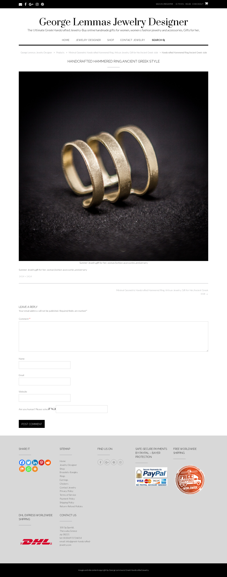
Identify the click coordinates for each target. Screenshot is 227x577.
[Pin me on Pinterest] (42, 4)
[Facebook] (22, 462)
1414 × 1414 (25, 276)
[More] (35, 469)
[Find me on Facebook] (25, 4)
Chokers (64, 483)
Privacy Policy (66, 491)
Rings (62, 476)
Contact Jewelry (132, 40)
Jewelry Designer (88, 40)
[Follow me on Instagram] (37, 4)
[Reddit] (48, 462)
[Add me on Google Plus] (31, 4)
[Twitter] (28, 462)
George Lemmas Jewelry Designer (113, 22)
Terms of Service (68, 494)
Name (22, 358)
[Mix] (22, 469)
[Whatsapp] (28, 469)
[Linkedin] (35, 462)
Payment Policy (67, 498)
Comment (24, 318)
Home (65, 40)
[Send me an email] (20, 4)
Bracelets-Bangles (69, 472)
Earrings (64, 479)
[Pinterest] (41, 462)
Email (21, 375)
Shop (110, 40)
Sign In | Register (164, 4)
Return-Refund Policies (71, 506)
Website (23, 391)
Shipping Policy (67, 502)
